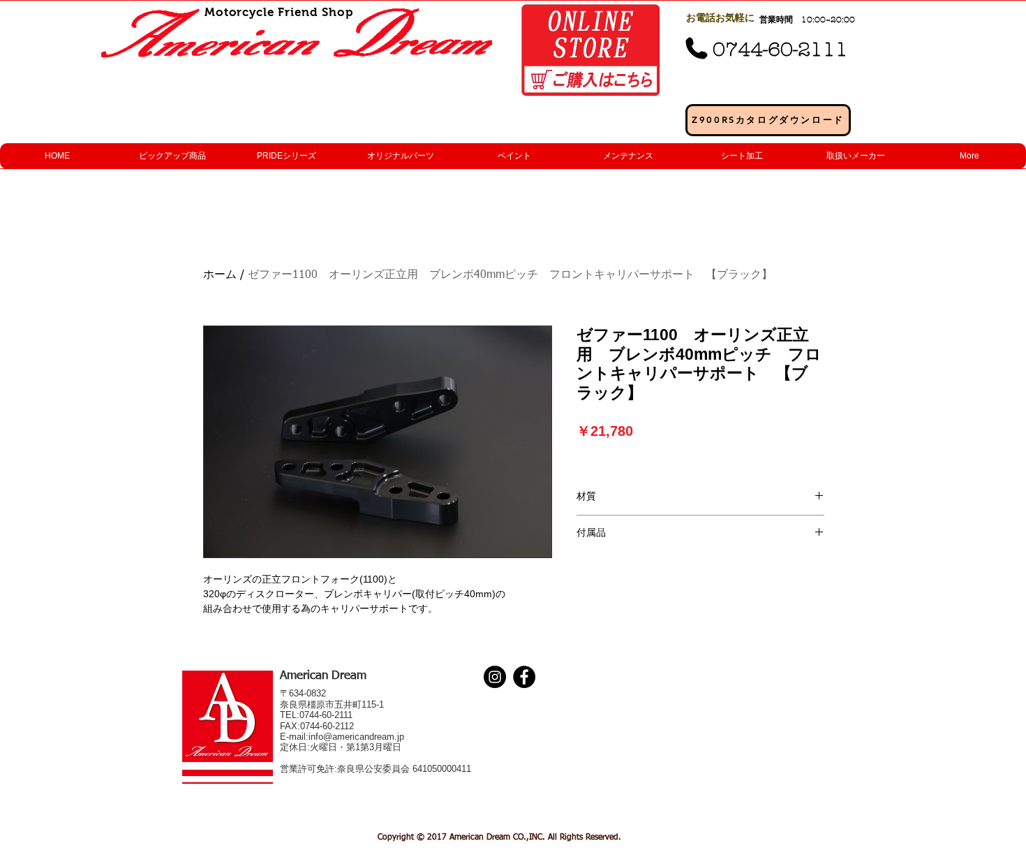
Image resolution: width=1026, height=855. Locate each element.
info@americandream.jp (356, 736)
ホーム (220, 275)
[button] (171, 156)
